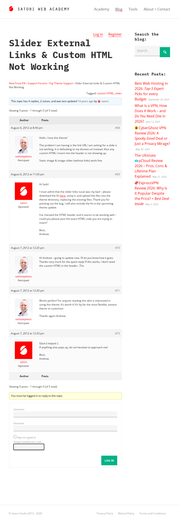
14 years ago (85, 101)
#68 (117, 128)
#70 (117, 248)
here (62, 195)
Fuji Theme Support (61, 83)
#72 (117, 333)
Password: (19, 423)
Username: (19, 409)
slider (118, 93)
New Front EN (17, 83)
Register (115, 34)
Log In (109, 460)
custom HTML (105, 93)
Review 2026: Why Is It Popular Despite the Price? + (152, 193)
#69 (117, 174)
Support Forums (37, 83)
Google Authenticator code (27, 441)
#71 (117, 290)
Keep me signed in (26, 437)
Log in (98, 34)
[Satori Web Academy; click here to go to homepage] (39, 8)
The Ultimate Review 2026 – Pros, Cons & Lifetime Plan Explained (151, 166)
